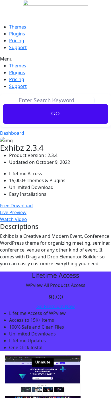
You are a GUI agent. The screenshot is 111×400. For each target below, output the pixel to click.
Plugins (17, 34)
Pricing (16, 40)
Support (18, 47)
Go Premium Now (55, 306)
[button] (55, 58)
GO (55, 113)
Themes (17, 27)
